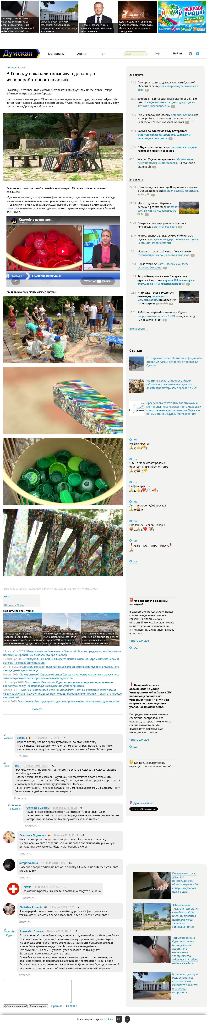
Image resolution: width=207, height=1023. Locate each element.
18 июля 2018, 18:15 (59, 931)
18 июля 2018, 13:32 (53, 863)
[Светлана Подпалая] (9, 842)
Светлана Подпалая (32, 835)
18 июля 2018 (12, 67)
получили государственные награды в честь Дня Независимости (167, 241)
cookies (108, 1019)
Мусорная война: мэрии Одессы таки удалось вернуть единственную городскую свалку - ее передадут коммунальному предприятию (58, 684)
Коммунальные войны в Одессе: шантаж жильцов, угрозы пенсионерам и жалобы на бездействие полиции (61, 660)
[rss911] (13, 894)
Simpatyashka (28, 863)
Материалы (56, 53)
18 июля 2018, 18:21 (65, 807)
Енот (18, 765)
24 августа (136, 179)
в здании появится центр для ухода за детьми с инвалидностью (166, 104)
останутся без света (164, 226)
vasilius (22, 738)
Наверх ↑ (38, 709)
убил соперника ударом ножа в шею (167, 87)
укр (157, 53)
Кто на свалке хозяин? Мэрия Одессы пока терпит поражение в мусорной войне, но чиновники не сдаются (100, 638)
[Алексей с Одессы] (14, 809)
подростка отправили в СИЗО (156, 316)
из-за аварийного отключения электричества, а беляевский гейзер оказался (168, 118)
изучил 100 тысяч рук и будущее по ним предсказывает (166, 281)
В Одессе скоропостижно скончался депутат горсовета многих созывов (96, 28)
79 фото (20, 605)
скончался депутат (184, 147)
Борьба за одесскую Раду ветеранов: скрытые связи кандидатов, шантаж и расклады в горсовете (59, 26)
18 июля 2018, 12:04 (36, 765)
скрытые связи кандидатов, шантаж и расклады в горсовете (164, 136)
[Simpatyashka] (9, 870)
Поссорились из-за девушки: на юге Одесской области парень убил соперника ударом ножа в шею (185, 882)
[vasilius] (8, 738)
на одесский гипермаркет (156, 301)
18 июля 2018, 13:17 (66, 835)
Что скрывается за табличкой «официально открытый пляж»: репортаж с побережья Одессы (174, 361)
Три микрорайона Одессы (154, 115)
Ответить (22, 756)
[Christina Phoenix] (9, 914)
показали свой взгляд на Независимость (158, 208)
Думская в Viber (143, 803)
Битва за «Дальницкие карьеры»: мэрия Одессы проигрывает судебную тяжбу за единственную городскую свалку (22, 638)
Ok (119, 1019)
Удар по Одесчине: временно (156, 159)
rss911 (27, 887)
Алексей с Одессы (38, 807)
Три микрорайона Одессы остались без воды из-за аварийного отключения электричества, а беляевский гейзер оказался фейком (17, 25)
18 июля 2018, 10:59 (46, 738)
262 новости (10, 605)
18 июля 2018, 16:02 (62, 907)
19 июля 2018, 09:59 (47, 887)
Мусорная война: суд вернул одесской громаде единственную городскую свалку (69, 701)
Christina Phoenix (31, 907)
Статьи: (135, 350)
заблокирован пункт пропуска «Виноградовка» (165, 161)
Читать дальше (139, 640)
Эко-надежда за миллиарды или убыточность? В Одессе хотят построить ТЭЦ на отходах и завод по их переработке (61, 638)
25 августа (136, 75)
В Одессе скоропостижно (154, 147)
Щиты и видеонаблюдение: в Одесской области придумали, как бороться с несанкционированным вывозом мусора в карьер (62, 653)
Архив (81, 53)
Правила (56, 1006)
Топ (102, 53)
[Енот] (7, 765)
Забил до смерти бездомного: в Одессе (162, 312)
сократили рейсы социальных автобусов (163, 255)
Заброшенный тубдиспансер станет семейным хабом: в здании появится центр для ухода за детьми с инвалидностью (185, 916)
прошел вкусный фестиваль (181, 190)
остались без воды (183, 115)
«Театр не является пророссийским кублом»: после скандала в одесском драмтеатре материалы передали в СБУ (171, 384)
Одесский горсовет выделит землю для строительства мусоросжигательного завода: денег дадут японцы (61, 668)
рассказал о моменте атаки (152, 298)
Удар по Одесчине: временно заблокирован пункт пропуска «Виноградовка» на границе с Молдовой (136, 26)
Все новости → (138, 328)
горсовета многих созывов (155, 150)
